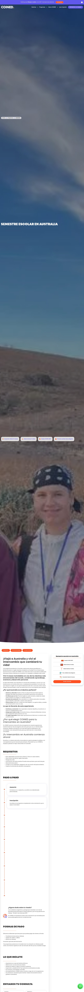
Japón (49, 892)
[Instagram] (44, 938)
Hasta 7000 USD (18, 730)
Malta (21, 892)
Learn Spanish (63, 2)
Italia (77, 892)
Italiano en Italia (65, 907)
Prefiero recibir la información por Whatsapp (16, 739)
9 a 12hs (6, 737)
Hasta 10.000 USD (29, 730)
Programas (42, 2)
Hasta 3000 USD (8, 730)
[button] (42, 784)
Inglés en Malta (9, 907)
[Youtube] (40, 938)
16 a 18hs (18, 737)
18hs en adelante (26, 737)
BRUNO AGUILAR (56, 951)
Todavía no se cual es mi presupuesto (14, 732)
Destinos (34, 2)
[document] (42, 974)
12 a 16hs (12, 737)
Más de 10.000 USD (40, 730)
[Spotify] (47, 938)
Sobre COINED (52, 2)
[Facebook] (36, 938)
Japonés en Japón (38, 907)
